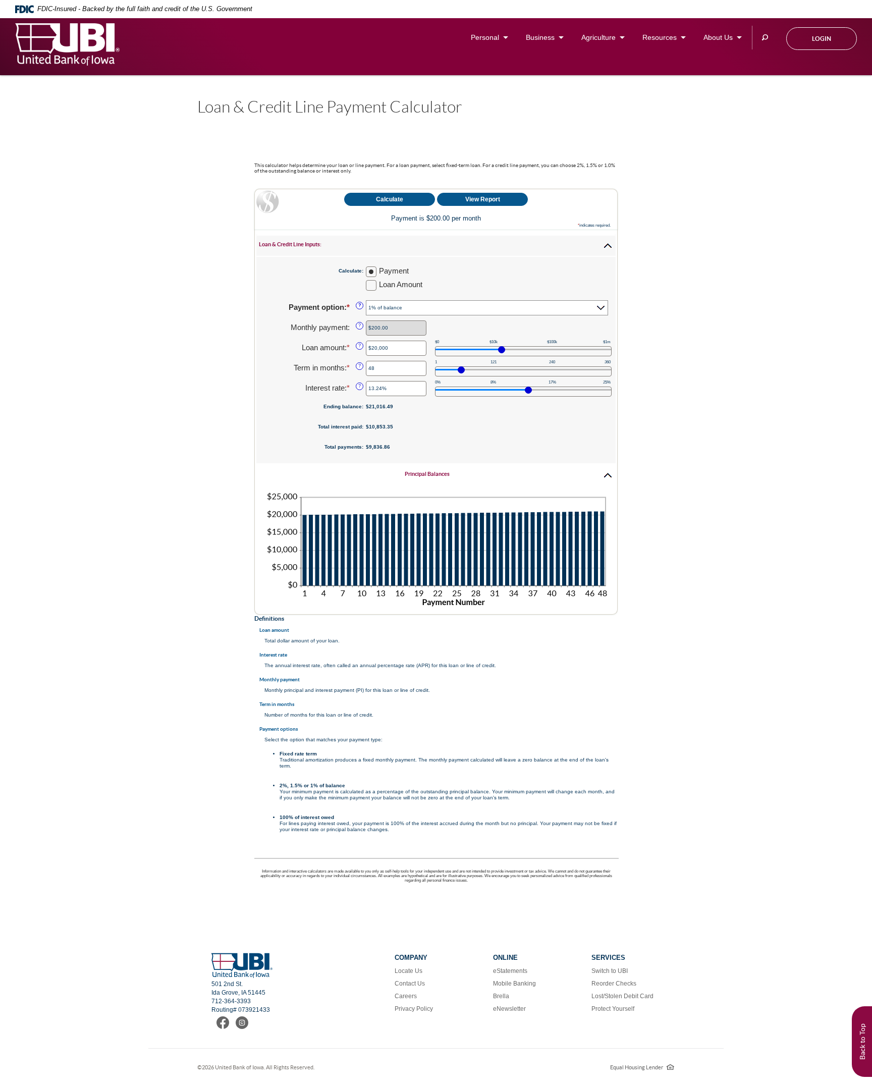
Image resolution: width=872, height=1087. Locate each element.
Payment (394, 270)
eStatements (510, 970)
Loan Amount (400, 284)
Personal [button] (485, 37)
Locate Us (408, 970)
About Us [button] (718, 37)
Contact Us (410, 983)
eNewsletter (509, 1008)
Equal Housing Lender (642, 1067)
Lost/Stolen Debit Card (622, 996)
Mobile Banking (514, 983)
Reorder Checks (613, 983)
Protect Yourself (612, 1008)
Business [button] (540, 37)
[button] (436, 246)
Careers (406, 996)
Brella (501, 996)
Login (821, 38)
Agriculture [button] (598, 37)
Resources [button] (659, 37)
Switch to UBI (609, 970)
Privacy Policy (414, 1008)
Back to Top (862, 1041)
